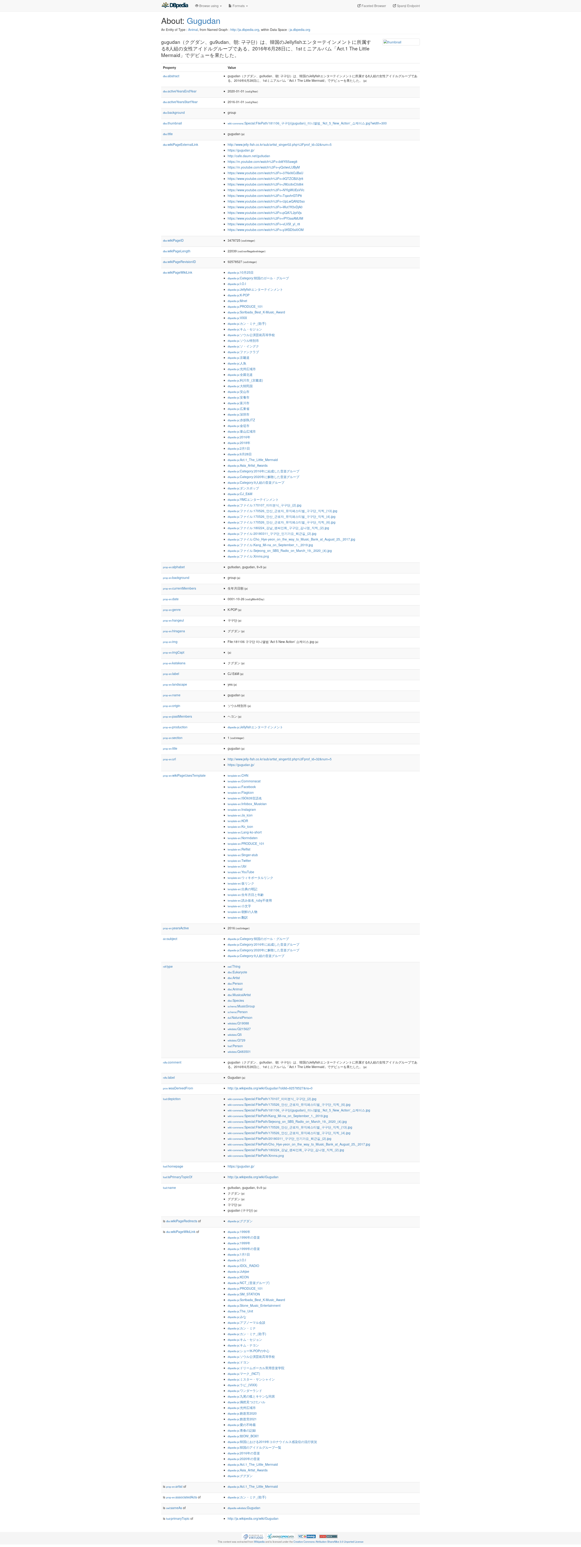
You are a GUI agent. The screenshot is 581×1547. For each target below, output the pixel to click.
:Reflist (239, 849)
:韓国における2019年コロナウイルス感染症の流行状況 (272, 1441)
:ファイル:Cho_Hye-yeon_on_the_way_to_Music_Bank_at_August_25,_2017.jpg (291, 539)
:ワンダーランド (245, 1390)
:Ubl (237, 866)
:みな (237, 1316)
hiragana (174, 631)
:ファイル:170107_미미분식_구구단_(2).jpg (264, 505)
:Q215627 (239, 1028)
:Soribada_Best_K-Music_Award (256, 312)
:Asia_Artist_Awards (248, 465)
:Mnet (237, 300)
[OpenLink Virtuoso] (253, 1536)
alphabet (174, 567)
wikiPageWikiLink (177, 272)
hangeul (173, 620)
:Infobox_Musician (247, 803)
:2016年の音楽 (244, 1453)
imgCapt (173, 652)
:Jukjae (238, 1271)
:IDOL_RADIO (243, 1265)
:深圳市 (238, 414)
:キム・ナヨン (243, 1345)
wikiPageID (173, 240)
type (168, 966)
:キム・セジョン (245, 329)
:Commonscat (244, 781)
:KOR (238, 820)
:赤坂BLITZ (241, 420)
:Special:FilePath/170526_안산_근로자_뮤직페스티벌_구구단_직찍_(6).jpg (289, 1104)
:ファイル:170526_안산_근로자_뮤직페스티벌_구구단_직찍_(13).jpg (282, 510)
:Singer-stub (243, 855)
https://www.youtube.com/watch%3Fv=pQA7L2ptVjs (265, 212)
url (169, 759)
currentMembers (179, 588)
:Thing (234, 966)
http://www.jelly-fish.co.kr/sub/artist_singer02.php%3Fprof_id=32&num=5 (280, 144)
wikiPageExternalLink (180, 144)
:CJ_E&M (240, 493)
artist (174, 1486)
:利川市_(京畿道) (245, 380)
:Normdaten (243, 837)
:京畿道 (238, 357)
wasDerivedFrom (178, 1088)
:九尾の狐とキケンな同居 (251, 1396)
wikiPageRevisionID (179, 261)
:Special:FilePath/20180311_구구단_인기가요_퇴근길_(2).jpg (279, 1138)
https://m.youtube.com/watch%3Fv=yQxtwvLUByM (264, 167)
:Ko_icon (240, 826)
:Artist (234, 977)
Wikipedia (259, 1541)
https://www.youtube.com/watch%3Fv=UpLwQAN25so (266, 201)
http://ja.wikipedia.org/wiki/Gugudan (253, 1177)
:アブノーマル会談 (246, 1322)
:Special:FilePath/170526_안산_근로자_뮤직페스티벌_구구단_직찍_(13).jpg (290, 1127)
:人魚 (237, 363)
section (172, 737)
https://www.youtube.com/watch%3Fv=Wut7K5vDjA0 (265, 207)
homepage (173, 1166)
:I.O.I (237, 283)
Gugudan (203, 20)
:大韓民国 (240, 386)
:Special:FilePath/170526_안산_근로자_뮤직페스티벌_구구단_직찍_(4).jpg (289, 1132)
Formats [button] (239, 5)
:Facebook (242, 786)
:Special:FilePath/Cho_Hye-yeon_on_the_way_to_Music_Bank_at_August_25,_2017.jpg (299, 1144)
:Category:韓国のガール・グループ (258, 278)
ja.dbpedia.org (300, 29)
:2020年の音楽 (244, 1458)
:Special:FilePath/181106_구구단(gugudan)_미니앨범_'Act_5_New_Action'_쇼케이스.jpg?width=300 (307, 123)
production (175, 727)
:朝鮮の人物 (242, 911)
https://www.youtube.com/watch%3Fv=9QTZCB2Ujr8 (265, 178)
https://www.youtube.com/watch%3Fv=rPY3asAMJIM (265, 218)
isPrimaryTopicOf (177, 1177)
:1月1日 (239, 1254)
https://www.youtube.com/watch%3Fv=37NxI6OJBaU (265, 173)
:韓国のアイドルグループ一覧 (254, 1447)
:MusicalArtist (239, 994)
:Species (236, 1000)
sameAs (174, 1507)
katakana (174, 663)
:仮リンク (241, 883)
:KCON (238, 1277)
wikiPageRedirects (181, 1221)
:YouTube (241, 872)
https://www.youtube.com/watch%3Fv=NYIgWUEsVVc (266, 190)
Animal (193, 29)
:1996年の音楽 (244, 1237)
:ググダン (240, 1221)
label (171, 673)
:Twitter (239, 860)
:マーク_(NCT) (244, 1373)
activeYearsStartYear (180, 101)
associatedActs (181, 1497)
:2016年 (239, 437)
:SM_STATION (244, 1294)
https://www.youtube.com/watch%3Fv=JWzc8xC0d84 (265, 184)
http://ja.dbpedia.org (244, 29)
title (168, 133)
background (174, 112)
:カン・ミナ (242, 1328)
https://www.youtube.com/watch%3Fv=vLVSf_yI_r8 (264, 224)
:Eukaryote (237, 972)
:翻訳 (238, 917)
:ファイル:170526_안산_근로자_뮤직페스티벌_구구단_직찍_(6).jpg (281, 522)
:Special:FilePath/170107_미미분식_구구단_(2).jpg (272, 1098)
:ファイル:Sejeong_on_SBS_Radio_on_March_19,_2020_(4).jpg (280, 550)
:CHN (238, 775)
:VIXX (237, 317)
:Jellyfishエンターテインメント (255, 289)
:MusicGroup (241, 1006)
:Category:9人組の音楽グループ (256, 482)
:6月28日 (240, 454)
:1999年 (239, 1243)
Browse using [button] (208, 5)
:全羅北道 (240, 374)
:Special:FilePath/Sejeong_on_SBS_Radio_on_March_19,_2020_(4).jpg (287, 1121)
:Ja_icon (240, 815)
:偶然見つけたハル (246, 1402)
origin (171, 705)
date (171, 599)
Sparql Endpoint (408, 5)
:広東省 (238, 408)
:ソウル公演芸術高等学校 (251, 334)
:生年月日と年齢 (246, 894)
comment (172, 1062)
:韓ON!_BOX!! (243, 1436)
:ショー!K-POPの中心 (248, 1351)
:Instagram (242, 809)
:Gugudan (244, 1507)
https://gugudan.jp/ (241, 150)
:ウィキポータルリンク (250, 877)
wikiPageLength (176, 251)
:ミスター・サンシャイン (251, 1379)
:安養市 (238, 397)
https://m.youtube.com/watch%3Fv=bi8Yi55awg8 (262, 161)
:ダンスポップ (243, 488)
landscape (175, 684)
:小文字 (239, 906)
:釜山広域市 (242, 431)
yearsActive (176, 928)
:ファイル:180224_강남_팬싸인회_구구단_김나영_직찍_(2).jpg (278, 528)
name (171, 695)
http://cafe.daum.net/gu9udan (249, 156)
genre (172, 609)
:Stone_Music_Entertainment (254, 1305)
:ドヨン (238, 1362)
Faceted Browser (373, 5)
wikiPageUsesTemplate (184, 775)
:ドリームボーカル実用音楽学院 (256, 1368)
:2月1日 (239, 448)
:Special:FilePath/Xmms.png (256, 1155)
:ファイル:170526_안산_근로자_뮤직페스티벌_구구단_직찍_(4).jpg (281, 516)
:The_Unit (240, 1311)
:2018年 (239, 442)
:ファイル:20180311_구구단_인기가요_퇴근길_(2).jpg (272, 533)
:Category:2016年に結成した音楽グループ (263, 471)
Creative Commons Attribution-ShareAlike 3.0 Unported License (328, 1541)
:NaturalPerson (240, 1017)
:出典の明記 (242, 889)
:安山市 (238, 391)
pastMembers (177, 716)
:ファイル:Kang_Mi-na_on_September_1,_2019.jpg (270, 545)
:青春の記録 (242, 1430)
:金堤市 (238, 425)
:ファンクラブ (243, 352)
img (170, 641)
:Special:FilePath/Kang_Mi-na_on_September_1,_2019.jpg (278, 1115)
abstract (171, 76)
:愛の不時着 (242, 1424)
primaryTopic (178, 1518)
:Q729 (236, 1040)
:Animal (235, 989)
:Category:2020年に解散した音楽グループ (263, 476)
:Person (235, 983)
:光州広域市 (242, 369)
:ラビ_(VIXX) (242, 1385)
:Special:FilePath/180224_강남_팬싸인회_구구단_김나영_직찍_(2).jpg (286, 1150)
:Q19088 (238, 1023)
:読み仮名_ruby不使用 (250, 900)
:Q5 (235, 1034)
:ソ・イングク (243, 346)
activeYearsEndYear (180, 91)
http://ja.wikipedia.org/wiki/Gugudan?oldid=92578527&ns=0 (270, 1088)
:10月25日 (241, 272)
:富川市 (238, 403)
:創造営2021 (242, 1419)
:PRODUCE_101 (245, 306)
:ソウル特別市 (243, 340)
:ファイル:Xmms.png (248, 556)
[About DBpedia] (175, 5)
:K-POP (238, 295)
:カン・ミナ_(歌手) (247, 323)
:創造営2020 (242, 1413)
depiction (172, 1098)
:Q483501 (239, 1051)
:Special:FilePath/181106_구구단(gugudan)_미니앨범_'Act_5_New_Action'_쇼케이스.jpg (299, 1110)
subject (170, 938)
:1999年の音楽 (244, 1248)
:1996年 (239, 1231)
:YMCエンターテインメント (253, 499)
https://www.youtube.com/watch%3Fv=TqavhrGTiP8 (265, 195)
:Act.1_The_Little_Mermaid (253, 459)
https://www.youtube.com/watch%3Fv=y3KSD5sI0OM (266, 229)
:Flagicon (241, 792)
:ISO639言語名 (245, 798)
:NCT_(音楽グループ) (249, 1282)
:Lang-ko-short (245, 832)
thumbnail (172, 123)
